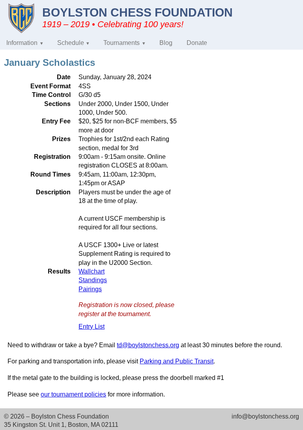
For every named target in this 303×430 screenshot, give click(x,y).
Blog (165, 42)
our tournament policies (73, 394)
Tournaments (121, 42)
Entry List (92, 326)
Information (21, 42)
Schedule (70, 42)
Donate (197, 42)
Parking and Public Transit (176, 361)
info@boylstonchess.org (265, 416)
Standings (93, 280)
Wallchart (92, 271)
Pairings (90, 289)
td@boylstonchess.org (148, 345)
